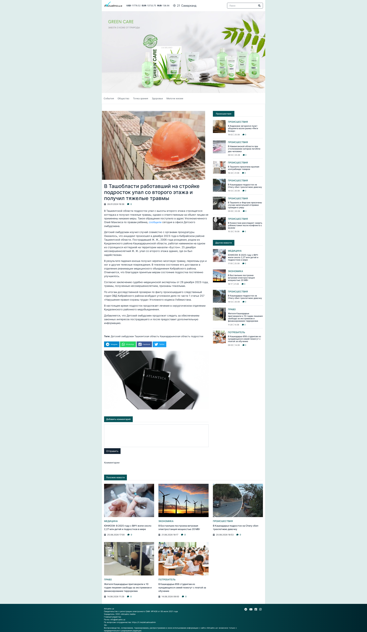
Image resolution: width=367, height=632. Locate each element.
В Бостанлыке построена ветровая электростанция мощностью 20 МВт (241, 277)
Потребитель (236, 332)
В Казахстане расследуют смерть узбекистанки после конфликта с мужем (245, 225)
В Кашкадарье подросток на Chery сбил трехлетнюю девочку (245, 185)
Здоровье (157, 98)
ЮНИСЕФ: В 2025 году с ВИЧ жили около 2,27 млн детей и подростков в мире (243, 257)
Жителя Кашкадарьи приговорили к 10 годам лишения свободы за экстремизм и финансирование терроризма (245, 317)
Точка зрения (140, 98)
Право (232, 309)
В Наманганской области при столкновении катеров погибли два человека (244, 149)
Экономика (235, 271)
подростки (197, 336)
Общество (123, 98)
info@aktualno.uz (117, 620)
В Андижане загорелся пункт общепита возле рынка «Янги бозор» (243, 128)
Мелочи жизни (174, 98)
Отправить (112, 451)
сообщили (155, 222)
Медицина (235, 250)
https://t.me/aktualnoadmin (144, 622)
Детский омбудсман (122, 336)
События (109, 98)
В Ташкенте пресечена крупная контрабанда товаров (243, 167)
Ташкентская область (147, 336)
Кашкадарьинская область (175, 336)
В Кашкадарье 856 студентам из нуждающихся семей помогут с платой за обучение (244, 339)
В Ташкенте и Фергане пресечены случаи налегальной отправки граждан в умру (245, 205)
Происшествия (238, 121)
